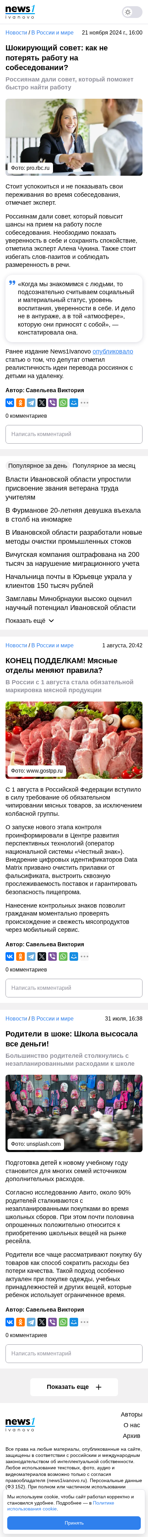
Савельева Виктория (55, 390)
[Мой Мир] (74, 402)
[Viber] (52, 402)
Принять (74, 1523)
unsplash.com (44, 1144)
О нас (132, 1425)
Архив (131, 1435)
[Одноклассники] (20, 402)
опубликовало (113, 351)
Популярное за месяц (104, 465)
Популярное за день (37, 465)
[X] (42, 402)
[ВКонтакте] (10, 402)
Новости (16, 33)
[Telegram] (31, 402)
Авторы (131, 1414)
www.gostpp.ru (45, 771)
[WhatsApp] (63, 402)
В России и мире (52, 33)
